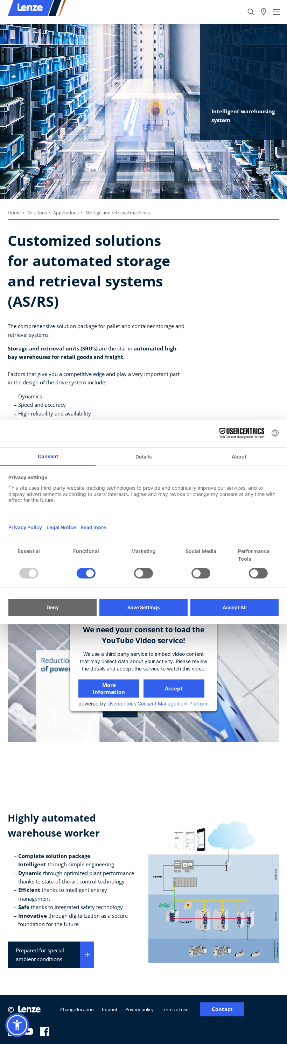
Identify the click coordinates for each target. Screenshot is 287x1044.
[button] (17, 1025)
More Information (109, 688)
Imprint (110, 1009)
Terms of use (175, 1009)
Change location (77, 1009)
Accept (174, 688)
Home (14, 212)
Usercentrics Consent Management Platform (158, 703)
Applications (66, 212)
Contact (222, 1009)
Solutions (37, 212)
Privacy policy (139, 1009)
